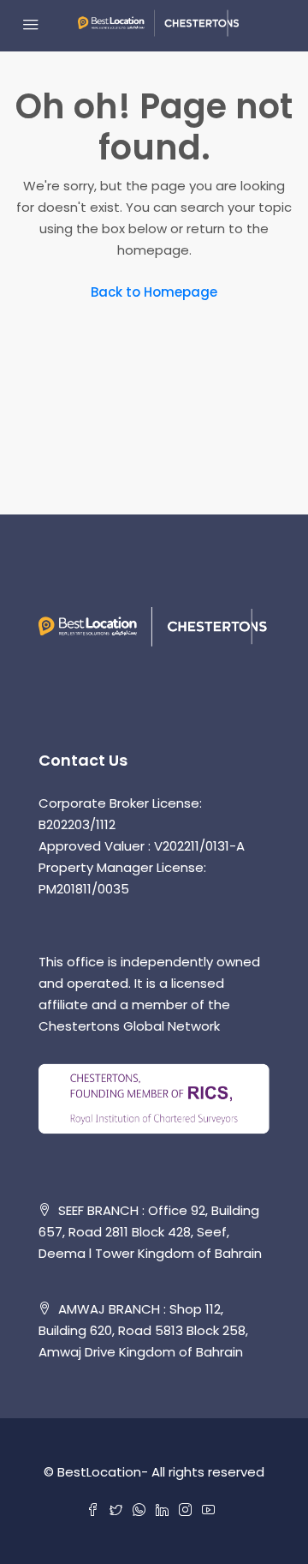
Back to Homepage (154, 292)
